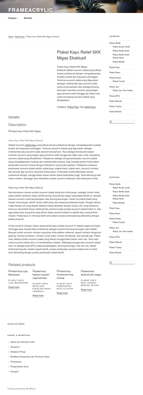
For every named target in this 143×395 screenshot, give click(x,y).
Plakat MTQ (114, 96)
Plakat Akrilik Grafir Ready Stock (121, 56)
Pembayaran (16, 361)
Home (10, 36)
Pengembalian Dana (19, 366)
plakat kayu (90, 106)
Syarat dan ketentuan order (22, 341)
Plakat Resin (114, 72)
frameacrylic (30, 9)
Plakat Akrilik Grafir (121, 50)
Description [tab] (14, 116)
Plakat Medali (119, 61)
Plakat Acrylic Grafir (121, 46)
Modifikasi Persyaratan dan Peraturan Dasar (30, 356)
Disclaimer (15, 346)
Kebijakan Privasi (18, 351)
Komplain (14, 371)
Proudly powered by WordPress (21, 388)
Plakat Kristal (115, 77)
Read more (13, 287)
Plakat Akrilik (115, 43)
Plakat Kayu (20, 36)
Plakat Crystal (119, 81)
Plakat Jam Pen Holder (123, 90)
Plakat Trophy (115, 106)
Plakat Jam (114, 86)
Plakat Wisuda (115, 101)
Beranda (28, 18)
